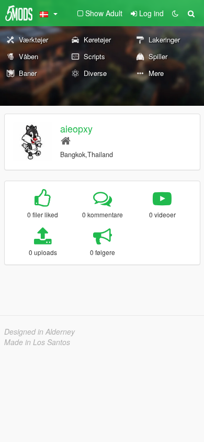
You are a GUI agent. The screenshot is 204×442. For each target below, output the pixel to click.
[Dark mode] (175, 13)
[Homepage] (65, 140)
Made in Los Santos (37, 342)
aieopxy (76, 128)
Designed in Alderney (39, 331)
